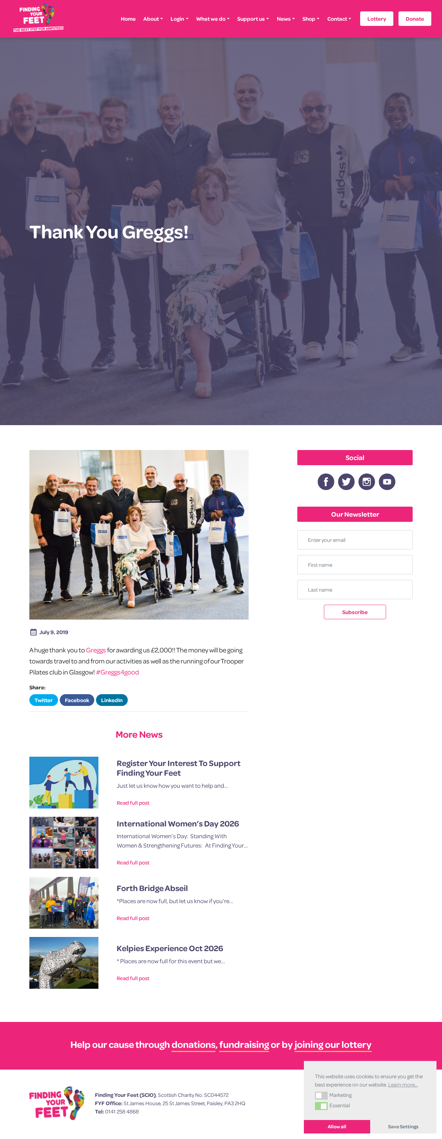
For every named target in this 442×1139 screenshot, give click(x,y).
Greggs (96, 649)
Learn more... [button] (403, 1084)
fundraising (244, 1044)
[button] (321, 1095)
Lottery (376, 18)
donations (193, 1044)
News (284, 18)
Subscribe (355, 612)
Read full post (133, 802)
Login (177, 18)
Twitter (44, 700)
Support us (251, 18)
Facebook (77, 700)
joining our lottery (333, 1044)
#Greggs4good (117, 672)
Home (128, 18)
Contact (337, 18)
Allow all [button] (337, 1126)
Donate (415, 18)
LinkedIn (112, 700)
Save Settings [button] (403, 1126)
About (151, 18)
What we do (210, 18)
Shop (308, 18)
